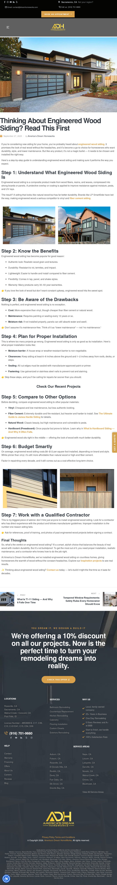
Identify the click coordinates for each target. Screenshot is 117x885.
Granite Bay (16, 863)
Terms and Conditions (65, 837)
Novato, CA (87, 771)
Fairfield (96, 855)
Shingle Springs (76, 853)
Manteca (39, 863)
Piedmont (49, 857)
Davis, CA (54, 775)
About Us (8, 770)
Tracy (34, 852)
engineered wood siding (91, 144)
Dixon (102, 855)
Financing (8, 761)
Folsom (17, 861)
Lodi (40, 859)
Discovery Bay (78, 874)
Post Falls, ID (10, 716)
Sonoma (18, 852)
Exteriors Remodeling (59, 732)
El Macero (93, 852)
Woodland (45, 859)
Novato (63, 865)
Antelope (78, 861)
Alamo (23, 868)
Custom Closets (57, 728)
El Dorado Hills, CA (58, 766)
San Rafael (41, 865)
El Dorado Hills (105, 865)
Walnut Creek (26, 855)
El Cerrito (25, 863)
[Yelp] (17, 2)
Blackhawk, (54, 859)
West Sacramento (67, 857)
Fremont (13, 853)
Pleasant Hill (53, 855)
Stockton (67, 853)
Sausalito (18, 866)
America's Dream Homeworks (41, 136)
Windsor (11, 852)
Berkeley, (109, 870)
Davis (29, 857)
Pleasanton (108, 853)
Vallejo (45, 863)
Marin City (25, 859)
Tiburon (54, 876)
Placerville (88, 859)
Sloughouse (79, 865)
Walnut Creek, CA (90, 775)
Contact (8, 753)
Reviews (8, 778)
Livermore (42, 857)
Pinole (85, 876)
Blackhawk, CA (89, 783)
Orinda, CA (87, 779)
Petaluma (77, 852)
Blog (6, 783)
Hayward (19, 853)
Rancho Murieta (100, 868)
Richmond (27, 853)
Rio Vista (28, 861)
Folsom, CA (55, 758)
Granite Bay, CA (57, 787)
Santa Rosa (85, 852)
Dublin (90, 853)
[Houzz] (14, 2)
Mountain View (105, 866)
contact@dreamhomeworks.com (25, 7)
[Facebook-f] (5, 2)
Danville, (67, 876)
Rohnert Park (42, 852)
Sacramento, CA (12, 709)
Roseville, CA (10, 705)
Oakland (85, 853)
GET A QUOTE (114, 442)
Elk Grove (49, 865)
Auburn (99, 861)
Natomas (77, 857)
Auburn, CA (55, 754)
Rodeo (61, 855)
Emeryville (94, 863)
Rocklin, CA (55, 771)
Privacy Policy (48, 837)
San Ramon (41, 853)
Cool (22, 861)
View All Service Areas (93, 791)
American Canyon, (78, 859)
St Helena (57, 857)
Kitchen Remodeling (59, 715)
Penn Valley (54, 861)
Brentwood (10, 861)
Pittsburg (34, 855)
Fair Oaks (61, 859)
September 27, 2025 (12, 136)
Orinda (12, 859)
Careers (8, 774)
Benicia (34, 853)
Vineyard (84, 857)
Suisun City (97, 859)
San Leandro (40, 872)
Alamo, (24, 852)
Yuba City (79, 876)
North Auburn (51, 853)
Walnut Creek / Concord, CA (17, 712)
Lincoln (62, 868)
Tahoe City (38, 874)
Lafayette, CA (88, 762)
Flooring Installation (58, 724)
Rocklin (29, 852)
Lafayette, (25, 866)
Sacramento (64, 852)
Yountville (57, 865)
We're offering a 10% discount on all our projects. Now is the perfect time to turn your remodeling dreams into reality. (58, 650)
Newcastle (106, 861)
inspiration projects (91, 560)
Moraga (50, 852)
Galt (65, 855)
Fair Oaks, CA (56, 779)
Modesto (76, 868)
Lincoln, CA (87, 758)
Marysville (10, 868)
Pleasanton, (91, 872)
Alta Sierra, (44, 866)
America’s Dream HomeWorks (58, 840)
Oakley (87, 866)
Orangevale (35, 861)
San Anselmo (98, 853)
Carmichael (33, 859)
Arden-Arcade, (12, 865)
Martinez (56, 852)
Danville (70, 855)
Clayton (35, 857)
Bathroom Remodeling (60, 707)
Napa (71, 852)
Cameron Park (44, 855)
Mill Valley (101, 852)
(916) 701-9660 (74, 7)
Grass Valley (22, 857)
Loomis (9, 863)
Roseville (64, 863)
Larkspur (24, 874)
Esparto (77, 855)
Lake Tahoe (85, 861)
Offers (7, 766)
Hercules (32, 863)
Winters (68, 859)
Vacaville (13, 857)
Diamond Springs (75, 863)
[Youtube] (11, 2)
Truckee (93, 861)
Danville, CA (87, 766)
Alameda (59, 853)
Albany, (91, 857)
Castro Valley (45, 861)
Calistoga (15, 872)
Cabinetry (54, 719)
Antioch (10, 855)
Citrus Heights (64, 861)
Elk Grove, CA (56, 783)
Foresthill (17, 855)
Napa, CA (86, 754)
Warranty (8, 757)
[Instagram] (8, 2)
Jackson (18, 859)
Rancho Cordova (106, 857)
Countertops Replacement (61, 711)
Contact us (53, 569)
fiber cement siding (80, 198)
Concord (83, 855)
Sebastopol (10, 866)
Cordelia (91, 870)
